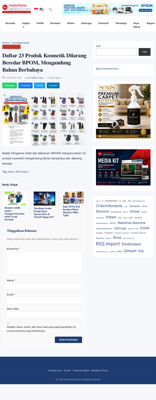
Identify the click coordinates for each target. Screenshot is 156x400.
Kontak (67, 370)
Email (11, 294)
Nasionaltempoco (104, 228)
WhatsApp (9, 85)
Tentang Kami (55, 370)
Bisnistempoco (139, 201)
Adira (98, 201)
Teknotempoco (102, 252)
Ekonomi (55, 23)
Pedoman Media (81, 370)
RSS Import (22, 171)
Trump (112, 252)
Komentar (13, 248)
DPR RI (144, 206)
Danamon (135, 206)
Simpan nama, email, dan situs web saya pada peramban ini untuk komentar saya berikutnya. (41, 328)
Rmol (117, 237)
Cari (98, 45)
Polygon (99, 233)
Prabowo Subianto (122, 233)
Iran (119, 217)
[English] (41, 9)
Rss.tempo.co (128, 238)
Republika (100, 238)
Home (5, 42)
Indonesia (100, 218)
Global (70, 23)
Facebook (25, 85)
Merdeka (138, 217)
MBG (131, 217)
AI (102, 201)
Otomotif (103, 23)
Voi (141, 251)
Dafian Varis (37, 77)
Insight (26, 23)
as (120, 201)
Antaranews (111, 200)
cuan (126, 206)
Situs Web (13, 308)
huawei (144, 212)
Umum (130, 250)
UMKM (119, 251)
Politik (40, 23)
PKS (137, 229)
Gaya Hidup (136, 25)
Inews (11, 171)
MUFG (113, 223)
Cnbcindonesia (109, 205)
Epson (125, 212)
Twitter (39, 85)
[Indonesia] (36, 9)
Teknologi (121, 23)
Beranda (10, 23)
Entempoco (116, 212)
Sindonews (131, 244)
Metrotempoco (102, 223)
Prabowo (109, 233)
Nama (11, 280)
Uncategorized (20, 42)
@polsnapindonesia (107, 68)
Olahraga (86, 23)
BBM (124, 201)
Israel (125, 218)
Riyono (109, 238)
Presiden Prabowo (138, 233)
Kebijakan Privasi (99, 370)
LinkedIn (53, 85)
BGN (129, 201)
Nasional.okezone (131, 223)
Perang (130, 229)
